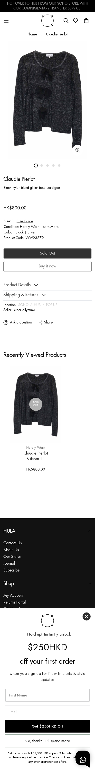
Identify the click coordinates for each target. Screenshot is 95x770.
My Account (13, 596)
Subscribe (11, 570)
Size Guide (25, 221)
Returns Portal (14, 602)
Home (32, 34)
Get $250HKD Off (47, 726)
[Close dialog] (86, 616)
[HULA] (47, 20)
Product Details (17, 285)
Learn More (50, 227)
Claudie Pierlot (36, 453)
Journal (9, 564)
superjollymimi (24, 310)
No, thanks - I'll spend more (47, 741)
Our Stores (12, 557)
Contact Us (12, 543)
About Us (11, 550)
